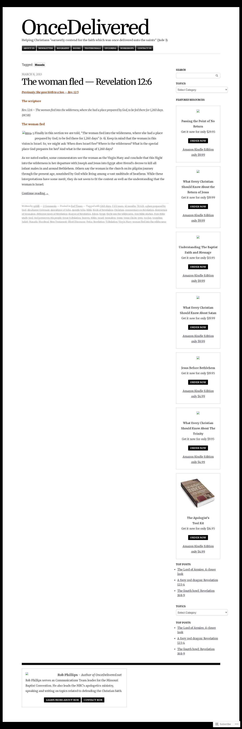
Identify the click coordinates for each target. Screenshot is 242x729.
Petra (89, 221)
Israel (101, 217)
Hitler (94, 217)
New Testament (58, 221)
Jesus (120, 217)
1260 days (105, 206)
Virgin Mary (125, 221)
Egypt (102, 214)
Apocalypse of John (60, 210)
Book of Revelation (103, 210)
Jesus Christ (130, 217)
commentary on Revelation (139, 210)
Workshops (127, 48)
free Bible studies (143, 214)
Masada (33, 221)
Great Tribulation (72, 217)
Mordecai (44, 221)
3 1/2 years (117, 206)
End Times (77, 206)
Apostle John (78, 210)
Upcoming (110, 48)
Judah (25, 221)
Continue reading (35, 193)
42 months (130, 206)
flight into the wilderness (119, 214)
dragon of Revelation (79, 214)
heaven (86, 217)
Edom (95, 214)
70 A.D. (140, 206)
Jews (140, 217)
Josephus (157, 217)
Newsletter (45, 48)
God (31, 217)
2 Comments (50, 206)
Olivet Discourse (76, 221)
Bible (89, 210)
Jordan (147, 217)
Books (76, 48)
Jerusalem (110, 217)
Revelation (99, 221)
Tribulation (111, 221)
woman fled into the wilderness (149, 221)
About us (29, 48)
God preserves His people (47, 217)
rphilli (36, 206)
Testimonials (93, 48)
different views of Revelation (51, 214)
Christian (119, 210)
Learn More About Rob (62, 700)
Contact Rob (93, 700)
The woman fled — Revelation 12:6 (87, 81)
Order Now (198, 140)
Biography (63, 48)
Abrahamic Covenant (38, 210)
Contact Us (144, 48)
